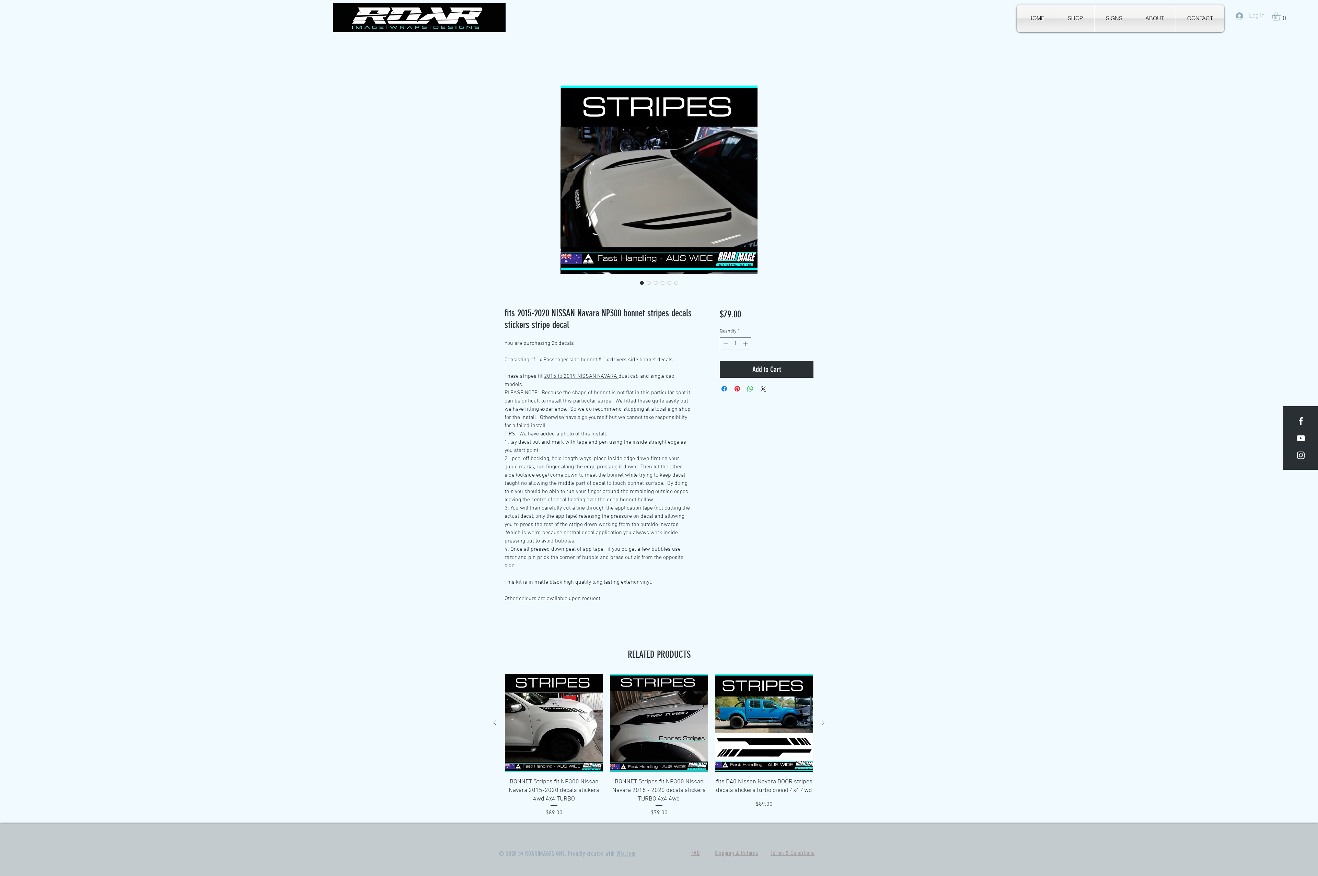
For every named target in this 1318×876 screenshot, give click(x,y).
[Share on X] (763, 389)
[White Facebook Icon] (1301, 421)
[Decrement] (725, 344)
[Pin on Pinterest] (737, 389)
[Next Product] (823, 723)
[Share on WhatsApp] (750, 389)
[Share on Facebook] (724, 389)
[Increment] (746, 344)
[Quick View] (554, 723)
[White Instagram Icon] (1301, 455)
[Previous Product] (495, 723)
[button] (1281, 16)
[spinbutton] (735, 344)
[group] (659, 745)
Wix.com (625, 854)
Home (511, 60)
